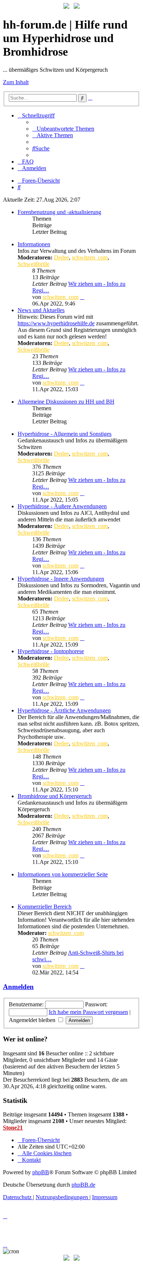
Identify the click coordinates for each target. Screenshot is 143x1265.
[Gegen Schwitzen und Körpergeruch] (77, 7)
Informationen (34, 244)
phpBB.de (83, 1185)
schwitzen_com (90, 257)
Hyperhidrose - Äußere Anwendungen (62, 506)
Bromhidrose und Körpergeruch (55, 796)
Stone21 (13, 1127)
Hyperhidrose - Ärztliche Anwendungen (64, 710)
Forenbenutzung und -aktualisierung (59, 212)
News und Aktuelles (41, 310)
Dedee (61, 257)
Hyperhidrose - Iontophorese (51, 651)
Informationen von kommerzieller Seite (63, 874)
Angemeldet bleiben (33, 1020)
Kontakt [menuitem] (31, 1160)
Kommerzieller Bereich (45, 906)
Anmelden (18, 987)
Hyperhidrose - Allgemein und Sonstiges (64, 434)
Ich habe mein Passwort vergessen (88, 1012)
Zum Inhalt (16, 82)
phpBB (40, 1172)
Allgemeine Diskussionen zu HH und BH (66, 401)
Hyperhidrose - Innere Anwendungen (61, 579)
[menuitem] (63, 129)
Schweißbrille (34, 264)
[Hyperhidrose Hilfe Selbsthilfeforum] (66, 7)
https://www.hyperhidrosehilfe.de (56, 323)
